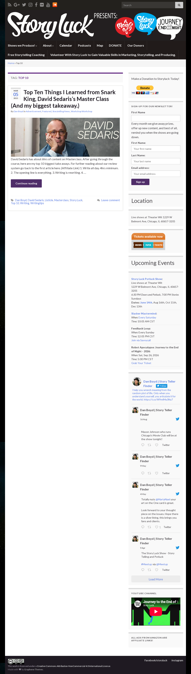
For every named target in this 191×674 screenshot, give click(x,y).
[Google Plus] (17, 4)
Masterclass (61, 200)
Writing (24, 203)
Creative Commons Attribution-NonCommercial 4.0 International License (73, 666)
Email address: (140, 167)
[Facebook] (36, 4)
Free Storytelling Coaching (26, 54)
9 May (143, 465)
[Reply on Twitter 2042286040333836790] (143, 570)
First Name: (138, 142)
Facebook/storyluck (156, 660)
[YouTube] (48, 4)
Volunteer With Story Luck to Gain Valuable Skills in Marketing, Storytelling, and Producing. (113, 54)
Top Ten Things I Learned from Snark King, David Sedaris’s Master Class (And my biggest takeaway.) (63, 99)
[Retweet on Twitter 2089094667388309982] (150, 445)
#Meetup (146, 564)
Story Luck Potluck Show (146, 278)
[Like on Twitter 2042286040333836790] (157, 570)
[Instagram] (30, 4)
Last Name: (138, 155)
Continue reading (26, 183)
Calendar (66, 45)
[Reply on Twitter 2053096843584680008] (143, 473)
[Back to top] (182, 665)
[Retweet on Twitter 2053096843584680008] (150, 473)
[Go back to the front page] (95, 25)
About (47, 45)
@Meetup (162, 564)
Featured (46, 111)
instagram (177, 660)
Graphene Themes (33, 669)
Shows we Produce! (22, 45)
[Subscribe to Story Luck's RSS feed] (9, 4)
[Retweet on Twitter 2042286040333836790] (150, 570)
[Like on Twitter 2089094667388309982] (157, 445)
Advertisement (33, 111)
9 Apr (142, 547)
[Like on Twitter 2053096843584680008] (157, 473)
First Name (138, 112)
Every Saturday (147, 317)
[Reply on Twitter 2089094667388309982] (143, 445)
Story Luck (76, 200)
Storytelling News (61, 111)
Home (11, 63)
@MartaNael (163, 499)
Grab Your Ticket (141, 363)
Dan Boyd (18, 111)
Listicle (49, 200)
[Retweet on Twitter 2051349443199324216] (150, 527)
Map (100, 45)
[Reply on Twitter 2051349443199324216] (143, 527)
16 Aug (143, 419)
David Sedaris (36, 200)
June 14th (146, 302)
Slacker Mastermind (143, 313)
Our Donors (135, 45)
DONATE (115, 45)
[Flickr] (42, 4)
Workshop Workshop (81, 111)
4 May (143, 494)
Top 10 (15, 203)
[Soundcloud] (55, 4)
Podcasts (84, 45)
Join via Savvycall (141, 340)
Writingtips (37, 203)
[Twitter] (24, 4)
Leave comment (110, 200)
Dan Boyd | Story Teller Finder (156, 412)
